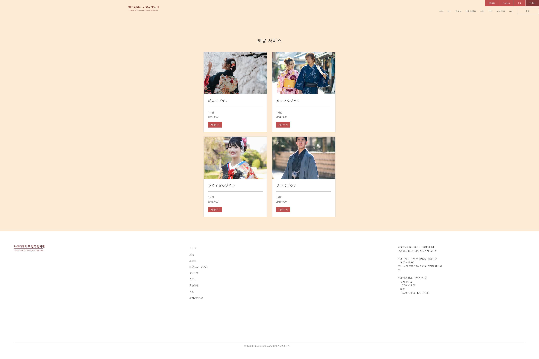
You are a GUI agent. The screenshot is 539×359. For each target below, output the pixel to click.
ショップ (193, 273)
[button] (215, 125)
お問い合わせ (196, 298)
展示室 (192, 261)
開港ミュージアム (198, 267)
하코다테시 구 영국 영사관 (143, 7)
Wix (271, 346)
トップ (192, 248)
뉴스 (191, 291)
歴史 (191, 254)
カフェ (192, 279)
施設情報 (193, 285)
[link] (235, 101)
